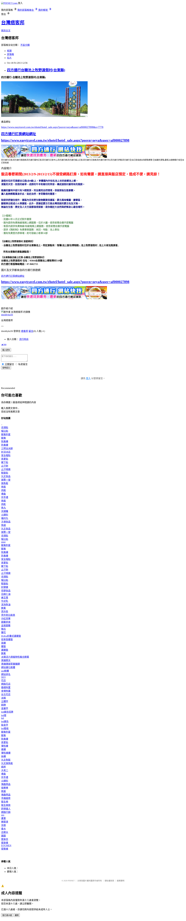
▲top (3, 344)
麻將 (3, 767)
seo (2, 815)
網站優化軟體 (8, 667)
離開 (17, 915)
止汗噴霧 (5, 469)
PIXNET (71, 881)
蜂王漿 (4, 597)
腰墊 (3, 646)
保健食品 (5, 590)
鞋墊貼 (4, 473)
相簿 (9, 51)
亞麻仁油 (5, 594)
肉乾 (3, 504)
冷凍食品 (5, 521)
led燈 (3, 715)
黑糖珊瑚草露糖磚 (10, 664)
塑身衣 (4, 839)
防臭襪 (4, 445)
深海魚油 (5, 604)
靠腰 (3, 643)
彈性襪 (4, 746)
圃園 (3, 835)
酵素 (3, 608)
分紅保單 (5, 618)
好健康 (4, 587)
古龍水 (4, 832)
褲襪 (3, 749)
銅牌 (3, 705)
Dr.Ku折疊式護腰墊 (11, 636)
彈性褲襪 (5, 753)
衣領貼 (4, 427)
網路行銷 (5, 812)
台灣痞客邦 (12, 22)
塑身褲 (4, 842)
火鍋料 (4, 514)
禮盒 (3, 494)
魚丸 (3, 508)
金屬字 (4, 708)
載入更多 (6, 350)
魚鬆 (3, 487)
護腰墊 (4, 650)
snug (3, 542)
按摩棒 (4, 788)
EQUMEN (6, 845)
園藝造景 (5, 622)
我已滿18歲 (7, 915)
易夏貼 (4, 459)
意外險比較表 (8, 615)
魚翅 (3, 525)
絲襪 (3, 756)
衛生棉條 (5, 805)
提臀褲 (4, 849)
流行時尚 (23, 339)
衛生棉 (4, 801)
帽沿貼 (4, 431)
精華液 (4, 822)
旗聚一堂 (5, 480)
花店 (3, 680)
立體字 (4, 701)
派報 (3, 698)
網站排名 (5, 674)
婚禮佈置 (5, 687)
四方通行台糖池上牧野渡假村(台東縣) (36, 70)
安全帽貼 (5, 455)
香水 (3, 829)
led (2, 718)
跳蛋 (3, 791)
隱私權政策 (109, 881)
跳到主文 (5, 30)
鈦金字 (4, 725)
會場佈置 (5, 691)
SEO (3, 677)
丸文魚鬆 (5, 760)
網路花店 (5, 684)
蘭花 (3, 632)
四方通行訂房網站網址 (18, 134)
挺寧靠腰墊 (7, 639)
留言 (31, 331)
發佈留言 (6, 368)
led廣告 (5, 721)
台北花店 (5, 694)
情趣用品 (5, 784)
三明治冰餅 (7, 448)
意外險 (4, 611)
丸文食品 (5, 476)
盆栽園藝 (5, 625)
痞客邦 (24, 331)
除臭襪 (4, 441)
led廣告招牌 (7, 712)
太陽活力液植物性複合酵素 (15, 657)
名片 (9, 58)
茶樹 (3, 825)
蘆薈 (3, 818)
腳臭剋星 (5, 434)
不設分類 (25, 45)
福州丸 (4, 518)
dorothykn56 (7, 314)
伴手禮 (4, 497)
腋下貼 (4, 462)
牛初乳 (4, 601)
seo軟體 (5, 671)
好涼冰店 (5, 452)
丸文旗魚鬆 (7, 763)
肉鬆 (3, 490)
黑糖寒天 (5, 660)
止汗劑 (4, 466)
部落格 (10, 54)
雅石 (3, 629)
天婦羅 (4, 511)
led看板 (5, 728)
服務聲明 (120, 881)
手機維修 (5, 798)
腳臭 (3, 438)
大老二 (4, 770)
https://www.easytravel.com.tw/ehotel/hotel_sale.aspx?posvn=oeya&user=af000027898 (65, 140)
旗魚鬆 (4, 483)
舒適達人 (5, 808)
